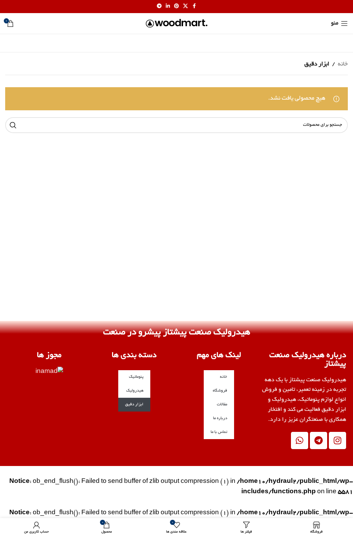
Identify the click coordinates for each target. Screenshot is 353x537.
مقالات (222, 404)
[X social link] (185, 6)
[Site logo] (177, 24)
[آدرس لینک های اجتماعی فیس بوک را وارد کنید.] (194, 6)
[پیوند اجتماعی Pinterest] (176, 6)
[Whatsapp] (299, 440)
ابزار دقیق (134, 404)
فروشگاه (220, 390)
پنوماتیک (136, 377)
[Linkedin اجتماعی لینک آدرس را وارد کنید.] (168, 6)
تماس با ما (219, 432)
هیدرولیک (134, 390)
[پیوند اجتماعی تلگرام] (159, 6)
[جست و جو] (13, 125)
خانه (343, 64)
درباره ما (220, 418)
